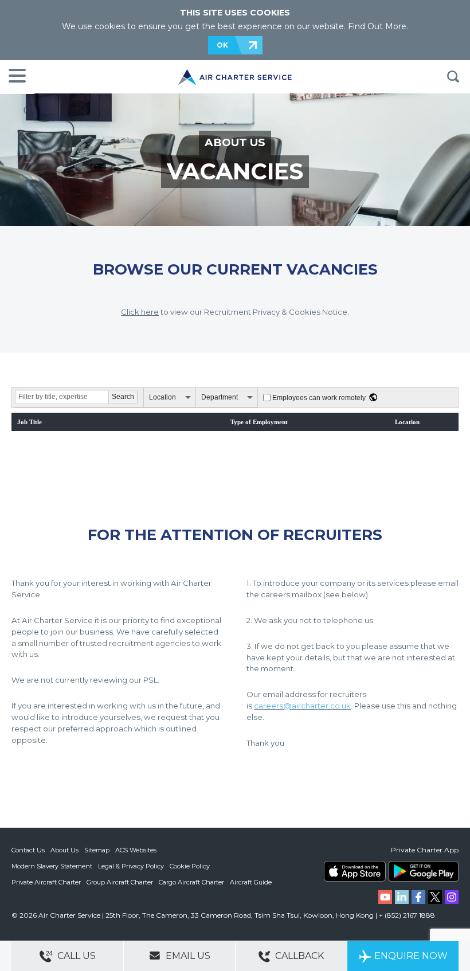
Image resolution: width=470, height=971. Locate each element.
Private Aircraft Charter (46, 882)
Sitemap (96, 850)
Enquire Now (411, 955)
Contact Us (28, 850)
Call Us (75, 955)
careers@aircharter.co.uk (302, 705)
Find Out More (377, 26)
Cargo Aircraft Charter (191, 882)
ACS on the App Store (355, 871)
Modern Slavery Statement (51, 866)
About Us (64, 850)
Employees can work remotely (319, 398)
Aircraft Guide (251, 882)
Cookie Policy (190, 866)
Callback (298, 955)
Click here (140, 311)
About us (235, 142)
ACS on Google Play (424, 871)
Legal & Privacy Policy (131, 866)
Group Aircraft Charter (120, 882)
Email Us (186, 955)
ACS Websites (135, 850)
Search (453, 76)
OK (222, 45)
